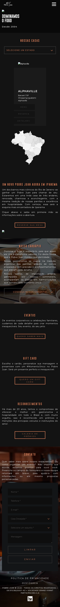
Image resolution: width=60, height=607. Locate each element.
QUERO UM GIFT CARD (30, 380)
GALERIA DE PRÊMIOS (30, 435)
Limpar (30, 549)
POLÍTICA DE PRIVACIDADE (30, 578)
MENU (23, 107)
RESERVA (23, 114)
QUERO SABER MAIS (30, 336)
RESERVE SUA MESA (30, 225)
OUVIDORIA (30, 583)
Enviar (30, 559)
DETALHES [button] (23, 121)
